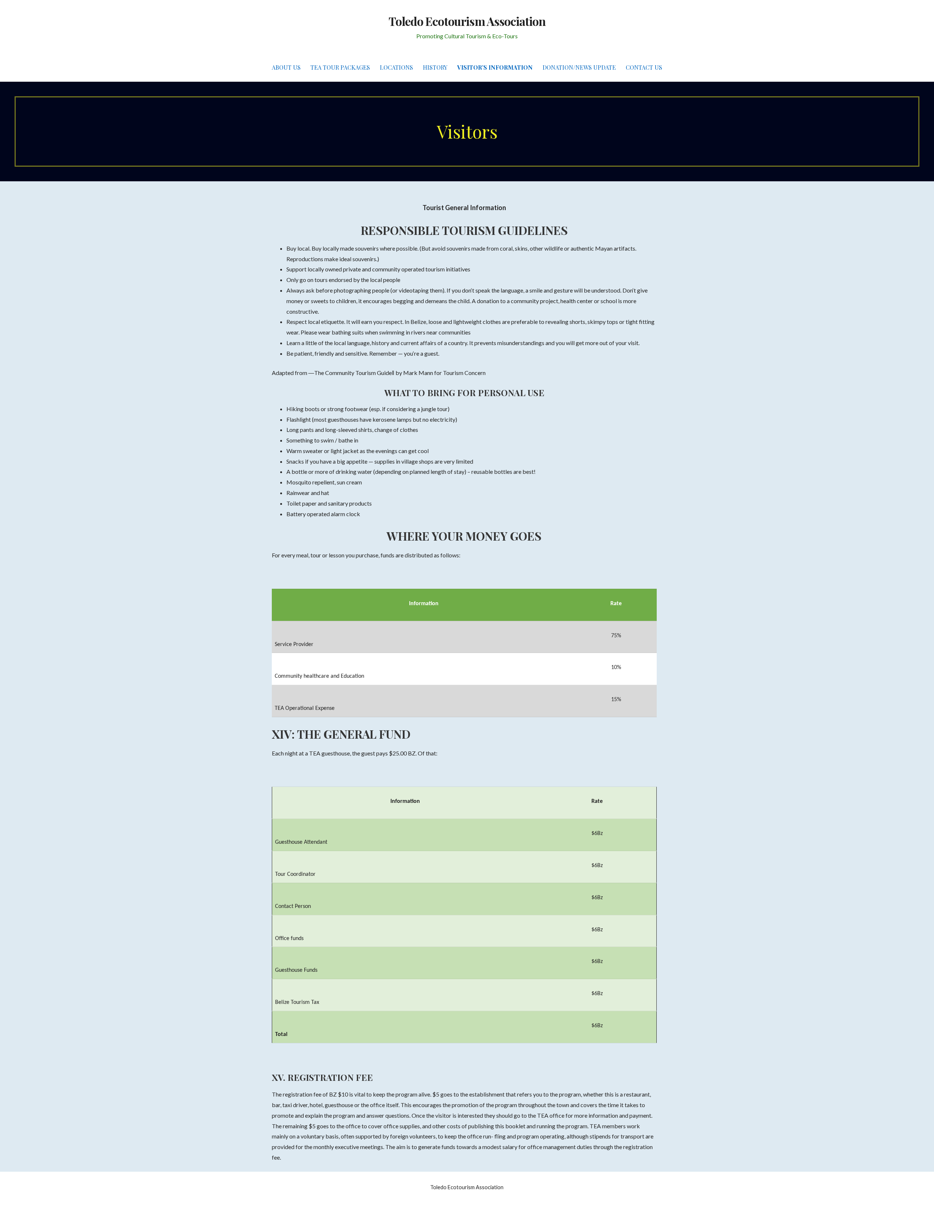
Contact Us (644, 67)
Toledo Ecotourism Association (467, 21)
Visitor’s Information (495, 67)
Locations (396, 67)
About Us (286, 67)
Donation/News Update (579, 67)
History (435, 67)
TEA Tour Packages (340, 67)
